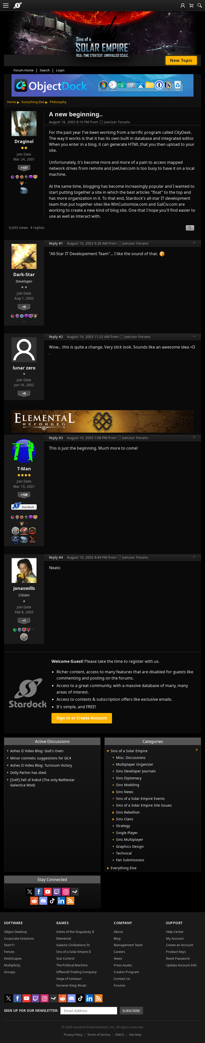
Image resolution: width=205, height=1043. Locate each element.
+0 (24, 306)
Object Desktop (15, 931)
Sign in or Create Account (81, 718)
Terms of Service (98, 1035)
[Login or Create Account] (182, 5)
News (118, 958)
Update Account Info (181, 965)
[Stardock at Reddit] (34, 900)
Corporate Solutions (19, 938)
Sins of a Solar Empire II (73, 951)
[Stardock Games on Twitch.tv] (56, 891)
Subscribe (131, 1010)
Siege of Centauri (69, 978)
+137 (24, 167)
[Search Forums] (200, 5)
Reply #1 (56, 243)
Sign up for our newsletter (30, 1010)
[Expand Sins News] (113, 792)
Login (60, 70)
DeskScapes (13, 958)
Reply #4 (56, 557)
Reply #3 (56, 437)
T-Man (24, 469)
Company (123, 922)
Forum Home (24, 70)
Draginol (24, 141)
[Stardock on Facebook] (38, 891)
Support (174, 922)
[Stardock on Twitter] (29, 891)
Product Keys (176, 951)
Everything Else (33, 102)
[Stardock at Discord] (43, 900)
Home (11, 102)
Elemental (63, 938)
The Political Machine (72, 965)
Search (45, 70)
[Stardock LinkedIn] (61, 900)
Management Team (128, 945)
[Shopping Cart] (191, 5)
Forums (119, 985)
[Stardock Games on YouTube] (47, 891)
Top (194, 243)
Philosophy (58, 102)
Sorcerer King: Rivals (71, 985)
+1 (24, 620)
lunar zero (24, 368)
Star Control (65, 958)
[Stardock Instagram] (65, 891)
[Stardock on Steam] (74, 891)
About (118, 931)
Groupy (9, 972)
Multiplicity (12, 965)
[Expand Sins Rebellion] (113, 812)
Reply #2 (56, 336)
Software (13, 922)
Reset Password (178, 958)
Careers (119, 951)
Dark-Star (24, 274)
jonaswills (24, 588)
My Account (175, 938)
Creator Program (126, 972)
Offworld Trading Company (76, 972)
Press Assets (123, 965)
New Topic (181, 60)
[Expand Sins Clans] (113, 819)
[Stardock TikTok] (52, 900)
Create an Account (179, 945)
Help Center (175, 931)
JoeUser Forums (117, 122)
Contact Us (122, 978)
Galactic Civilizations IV (73, 945)
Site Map (135, 1035)
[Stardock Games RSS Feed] (70, 900)
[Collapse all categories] (197, 749)
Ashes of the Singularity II (75, 931)
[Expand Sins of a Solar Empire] (107, 751)
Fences (9, 951)
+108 (24, 494)
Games (62, 922)
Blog (117, 938)
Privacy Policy (73, 1035)
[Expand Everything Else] (108, 868)
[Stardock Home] (18, 5)
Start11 (9, 945)
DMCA (119, 1035)
